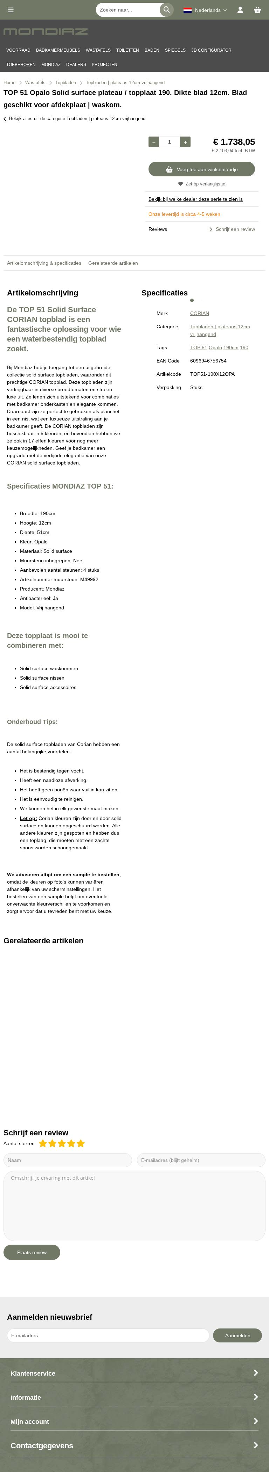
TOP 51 (198, 347)
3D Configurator (211, 50)
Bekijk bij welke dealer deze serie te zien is (196, 199)
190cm (231, 347)
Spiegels (175, 50)
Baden (152, 50)
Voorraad (18, 50)
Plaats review (32, 1252)
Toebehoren (21, 64)
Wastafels (98, 50)
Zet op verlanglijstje (205, 183)
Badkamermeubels (58, 50)
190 (244, 347)
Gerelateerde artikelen (113, 263)
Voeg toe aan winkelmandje (207, 169)
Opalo (215, 347)
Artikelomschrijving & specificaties (44, 263)
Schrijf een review (235, 229)
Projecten (104, 64)
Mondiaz (51, 64)
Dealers (76, 64)
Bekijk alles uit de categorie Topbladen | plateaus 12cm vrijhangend (77, 118)
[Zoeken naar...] (167, 10)
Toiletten (127, 50)
